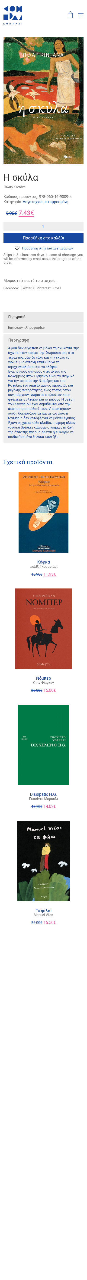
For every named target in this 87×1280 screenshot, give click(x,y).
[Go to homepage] (12, 15)
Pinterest (44, 288)
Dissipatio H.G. (43, 794)
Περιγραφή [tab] (16, 317)
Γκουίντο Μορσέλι (43, 799)
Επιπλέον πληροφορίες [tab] (26, 327)
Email (57, 288)
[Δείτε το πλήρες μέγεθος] (9, 44)
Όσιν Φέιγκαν (43, 683)
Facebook (11, 288)
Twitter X (28, 288)
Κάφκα (43, 562)
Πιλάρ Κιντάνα (14, 187)
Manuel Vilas (43, 915)
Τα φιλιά (43, 910)
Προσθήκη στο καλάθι (43, 237)
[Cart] (70, 15)
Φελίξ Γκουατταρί (44, 566)
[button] (81, 15)
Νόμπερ (43, 678)
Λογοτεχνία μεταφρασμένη (45, 202)
